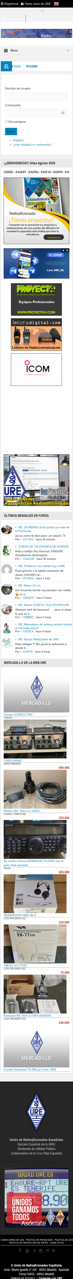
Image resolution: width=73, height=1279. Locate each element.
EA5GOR (28, 558)
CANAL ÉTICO (57, 1243)
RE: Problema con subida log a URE (41, 566)
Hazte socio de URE (37, 3)
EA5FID (28, 651)
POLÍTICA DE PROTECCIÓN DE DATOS (28, 1243)
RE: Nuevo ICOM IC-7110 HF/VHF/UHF (43, 605)
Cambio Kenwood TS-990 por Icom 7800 (30, 1069)
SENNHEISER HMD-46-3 (20, 915)
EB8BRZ (28, 617)
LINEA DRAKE (13, 760)
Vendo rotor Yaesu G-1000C (22, 810)
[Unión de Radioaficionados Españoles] (36, 33)
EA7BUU (28, 578)
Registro (18, 140)
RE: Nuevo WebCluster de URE (38, 639)
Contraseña (12, 105)
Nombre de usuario (17, 88)
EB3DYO (28, 597)
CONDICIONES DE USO (12, 1240)
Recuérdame (17, 122)
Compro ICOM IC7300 (18, 714)
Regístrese (12, 3)
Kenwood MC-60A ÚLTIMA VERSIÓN (27, 1015)
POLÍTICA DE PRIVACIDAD (39, 1240)
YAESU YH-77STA (15, 965)
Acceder (11, 131)
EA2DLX (28, 631)
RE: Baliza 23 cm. (29, 585)
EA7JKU (28, 539)
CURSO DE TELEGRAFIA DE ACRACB (43, 546)
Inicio (17, 66)
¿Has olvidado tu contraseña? (32, 144)
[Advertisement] (38, 421)
